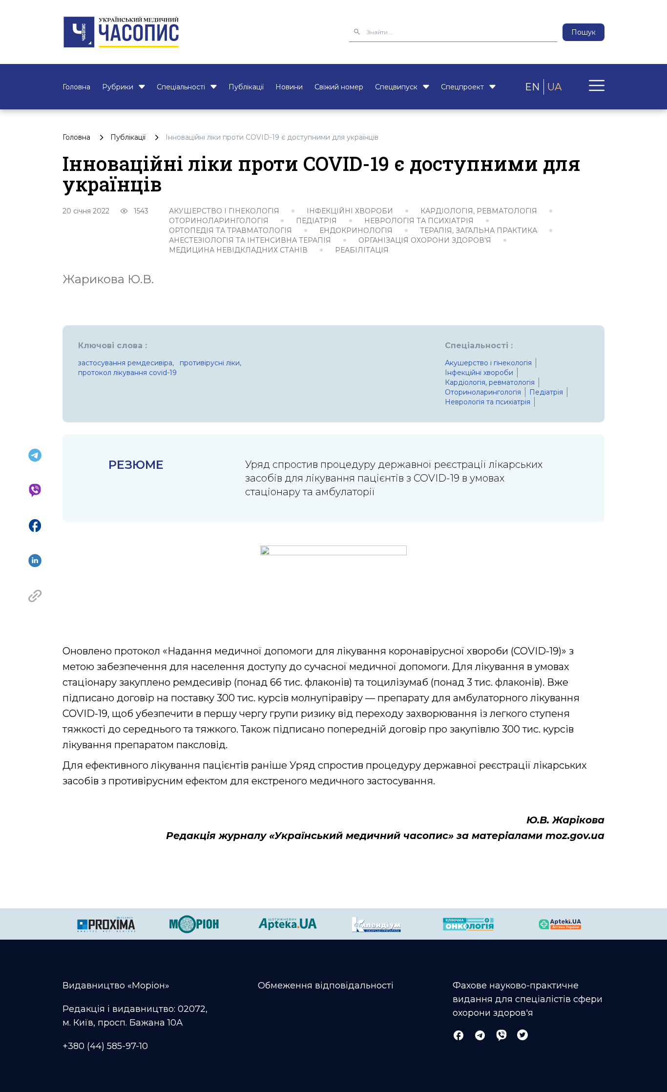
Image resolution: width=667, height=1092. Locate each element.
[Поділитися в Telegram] (35, 455)
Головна (76, 87)
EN (532, 87)
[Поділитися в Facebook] (35, 525)
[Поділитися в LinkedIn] (35, 560)
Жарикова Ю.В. (108, 279)
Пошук (583, 32)
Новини (289, 87)
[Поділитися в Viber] (34, 490)
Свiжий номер (338, 87)
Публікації (246, 87)
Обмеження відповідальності (326, 985)
